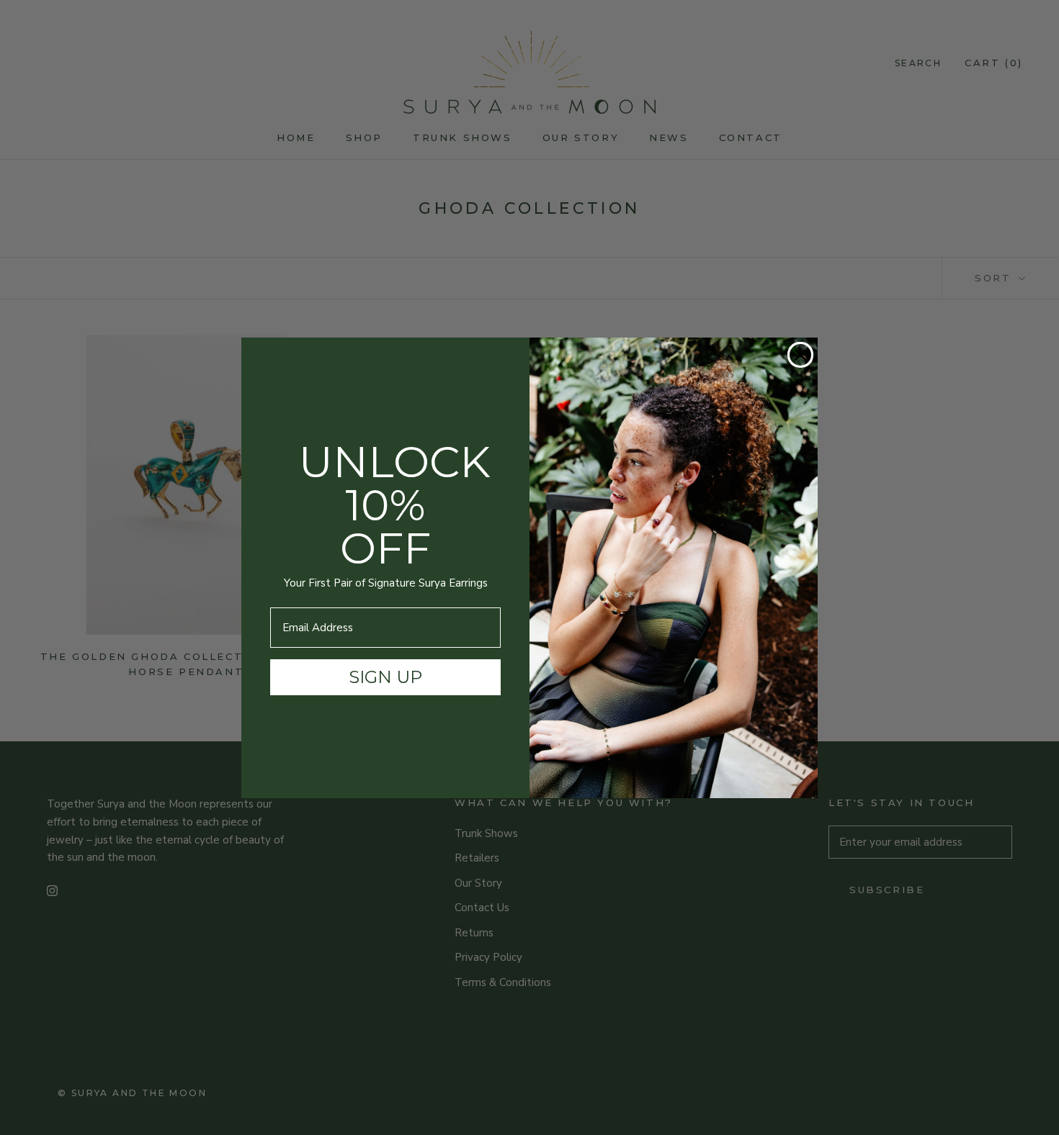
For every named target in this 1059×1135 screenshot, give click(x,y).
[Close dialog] (800, 354)
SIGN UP (385, 676)
